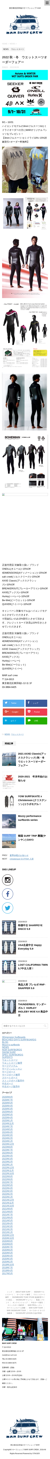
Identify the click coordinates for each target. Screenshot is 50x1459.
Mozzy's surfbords (11, 1045)
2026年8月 (7, 1097)
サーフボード (8, 1072)
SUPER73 (7, 1057)
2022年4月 (7, 1188)
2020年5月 (7, 1253)
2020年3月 (7, 1259)
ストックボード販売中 (13, 1080)
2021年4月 (7, 1223)
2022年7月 (7, 1182)
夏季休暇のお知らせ (19, 855)
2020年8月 (7, 1244)
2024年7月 (7, 1126)
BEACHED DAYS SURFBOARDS (19, 1040)
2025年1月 (7, 1120)
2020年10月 (8, 1238)
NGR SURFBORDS (12, 1050)
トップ (9, 1292)
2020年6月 (7, 1250)
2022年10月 (8, 1173)
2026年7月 (7, 1100)
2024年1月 (7, 1141)
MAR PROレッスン (35, 1305)
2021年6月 (7, 1217)
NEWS (7, 734)
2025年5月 (7, 1114)
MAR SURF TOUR (36, 1308)
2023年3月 (7, 1159)
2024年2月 (7, 1138)
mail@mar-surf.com (9, 1355)
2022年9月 (7, 1176)
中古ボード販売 (37, 1303)
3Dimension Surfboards (13, 1037)
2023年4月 (7, 1156)
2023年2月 (7, 1162)
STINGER (36, 1454)
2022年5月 (7, 1185)
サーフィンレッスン (12, 1069)
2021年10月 (8, 1206)
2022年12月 (8, 1167)
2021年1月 (7, 1232)
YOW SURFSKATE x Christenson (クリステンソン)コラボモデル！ (32, 800)
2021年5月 (7, 1220)
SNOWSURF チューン (24, 1300)
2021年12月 (8, 1200)
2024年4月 (7, 1132)
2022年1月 (7, 1197)
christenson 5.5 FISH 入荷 (22, 859)
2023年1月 (7, 1164)
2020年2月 (7, 1262)
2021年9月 (7, 1209)
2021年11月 (8, 1203)
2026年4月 (7, 1106)
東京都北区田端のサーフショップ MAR (25, 1445)
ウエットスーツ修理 (12, 1063)
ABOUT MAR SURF (23, 1292)
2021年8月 (7, 1212)
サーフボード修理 (11, 1075)
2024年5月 (7, 1129)
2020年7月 (7, 1247)
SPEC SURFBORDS (12, 1055)
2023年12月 (8, 1144)
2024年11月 (8, 1123)
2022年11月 (8, 1170)
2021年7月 (7, 1214)
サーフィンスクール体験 (16, 1308)
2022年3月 (7, 1191)
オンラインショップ (20, 1303)
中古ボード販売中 (11, 1086)
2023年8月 (7, 1147)
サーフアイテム (10, 1066)
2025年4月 (7, 1117)
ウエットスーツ (17, 734)
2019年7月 (7, 1267)
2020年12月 (8, 1235)
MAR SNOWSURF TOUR (16, 1311)
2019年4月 (7, 1270)
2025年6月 (7, 1111)
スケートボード (10, 1077)
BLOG (5, 1042)
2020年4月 (7, 1256)
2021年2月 (7, 1229)
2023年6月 (7, 1153)
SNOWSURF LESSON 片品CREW (29, 1313)
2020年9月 (7, 1241)
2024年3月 (7, 1135)
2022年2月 (7, 1194)
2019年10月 (8, 1264)
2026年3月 (7, 1109)
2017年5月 (7, 1273)
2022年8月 (7, 1179)
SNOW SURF (9, 1052)
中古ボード (7, 1083)
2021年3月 (7, 1226)
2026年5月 (7, 1103)
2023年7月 (7, 1150)
